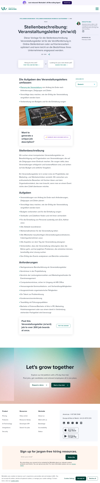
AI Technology (7, 424)
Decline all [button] (92, 478)
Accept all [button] (80, 478)
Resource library (25, 420)
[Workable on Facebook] (68, 424)
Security (5, 431)
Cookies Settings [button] (69, 478)
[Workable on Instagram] (81, 424)
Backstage (41, 424)
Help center (24, 416)
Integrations (6, 428)
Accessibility (42, 428)
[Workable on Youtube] (72, 424)
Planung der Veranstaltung (31, 87)
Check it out (67, 2)
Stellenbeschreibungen (27, 18)
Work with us (42, 420)
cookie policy (15, 481)
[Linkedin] (83, 31)
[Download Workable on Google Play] (70, 436)
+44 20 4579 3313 (85, 418)
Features (5, 420)
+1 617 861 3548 (75, 414)
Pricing (4, 416)
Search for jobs (25, 428)
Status (40, 431)
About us (41, 416)
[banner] (46, 137)
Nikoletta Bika (86, 22)
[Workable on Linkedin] (64, 424)
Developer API (24, 424)
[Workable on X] (77, 424)
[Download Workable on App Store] (70, 430)
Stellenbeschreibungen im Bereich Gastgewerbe (51, 18)
